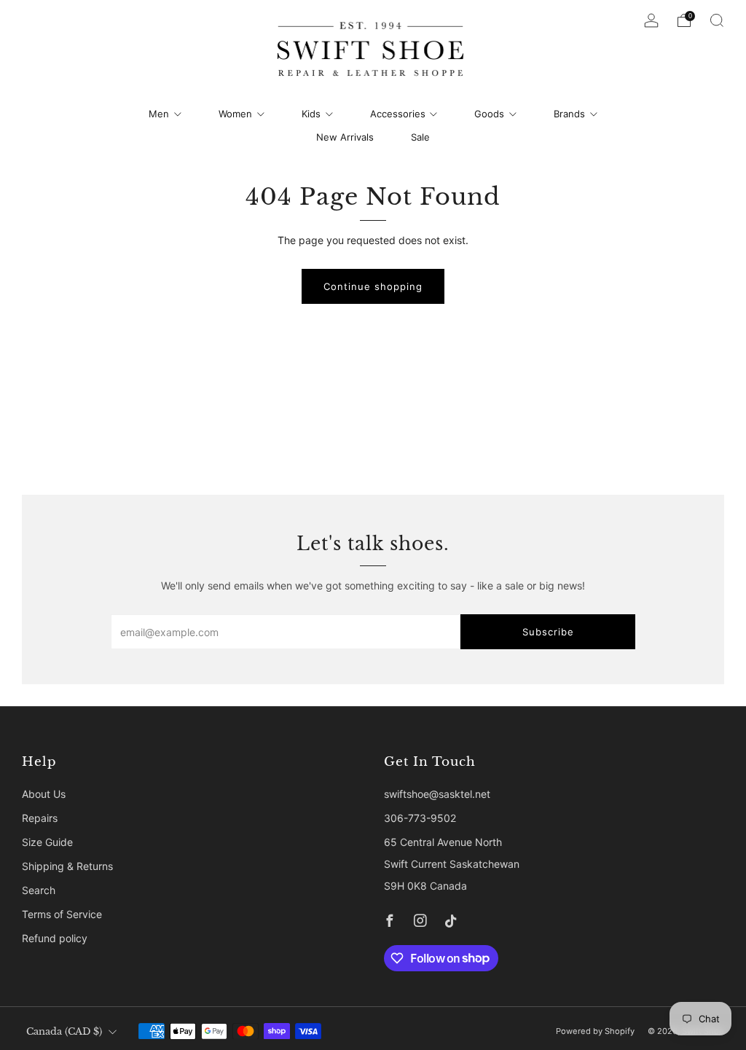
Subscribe (548, 632)
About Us (44, 794)
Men (159, 114)
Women (235, 114)
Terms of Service (62, 914)
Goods (489, 114)
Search (38, 890)
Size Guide (47, 842)
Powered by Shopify (595, 1031)
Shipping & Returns (67, 866)
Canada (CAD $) (64, 1031)
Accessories (397, 114)
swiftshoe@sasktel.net (437, 794)
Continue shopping (373, 286)
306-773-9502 (420, 818)
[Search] (717, 20)
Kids (311, 114)
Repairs (40, 818)
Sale (420, 137)
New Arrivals (345, 137)
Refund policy (54, 938)
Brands (569, 114)
